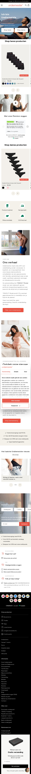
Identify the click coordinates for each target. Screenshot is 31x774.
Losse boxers (8, 627)
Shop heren (7, 30)
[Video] (15, 103)
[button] (28, 5)
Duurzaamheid (5, 666)
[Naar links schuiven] (13, 90)
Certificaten (4, 668)
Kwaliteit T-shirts (6, 716)
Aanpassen (14, 405)
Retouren (4, 681)
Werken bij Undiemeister (8, 698)
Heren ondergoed (6, 722)
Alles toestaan (15, 400)
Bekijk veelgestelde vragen (11, 569)
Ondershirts (4, 639)
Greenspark (4, 690)
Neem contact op (9, 583)
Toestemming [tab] (6, 371)
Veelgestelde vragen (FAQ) (9, 694)
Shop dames (21, 30)
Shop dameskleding (11, 420)
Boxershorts (7, 617)
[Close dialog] (3, 736)
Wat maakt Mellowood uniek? (12, 572)
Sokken (3, 651)
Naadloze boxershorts (8, 713)
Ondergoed (7, 509)
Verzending (4, 677)
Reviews (3, 686)
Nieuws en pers (5, 696)
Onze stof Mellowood (7, 664)
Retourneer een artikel (10, 558)
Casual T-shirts (6, 642)
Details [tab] (16, 371)
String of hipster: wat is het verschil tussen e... (12, 478)
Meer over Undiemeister (13, 310)
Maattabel (4, 671)
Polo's (3, 645)
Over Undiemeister (6, 662)
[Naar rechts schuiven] (18, 90)
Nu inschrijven (15, 766)
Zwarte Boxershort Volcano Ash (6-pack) (12, 79)
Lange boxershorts (7, 718)
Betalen (3, 679)
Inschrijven (24, 524)
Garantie (3, 683)
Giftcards (4, 653)
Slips (5, 624)
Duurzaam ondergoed (7, 709)
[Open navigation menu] (2, 5)
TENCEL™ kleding (6, 711)
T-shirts (19, 509)
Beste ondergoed (6, 720)
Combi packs (8, 634)
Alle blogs (15, 454)
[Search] (26, 5)
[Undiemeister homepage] (16, 5)
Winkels (3, 675)
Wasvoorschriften (6, 673)
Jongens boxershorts (10, 630)
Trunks (6, 620)
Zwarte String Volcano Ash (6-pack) (11, 183)
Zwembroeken (5, 648)
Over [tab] (25, 371)
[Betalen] (15, 599)
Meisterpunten (5, 688)
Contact (3, 701)
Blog (2, 692)
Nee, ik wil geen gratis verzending (15, 771)
